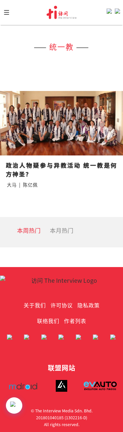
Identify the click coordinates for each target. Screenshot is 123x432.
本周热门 (29, 230)
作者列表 (75, 321)
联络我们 (48, 321)
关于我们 (35, 305)
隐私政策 (88, 305)
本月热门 (61, 230)
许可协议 (62, 305)
